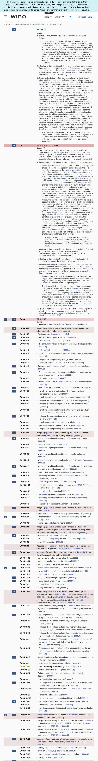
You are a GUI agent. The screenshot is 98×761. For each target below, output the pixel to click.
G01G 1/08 (24, 343)
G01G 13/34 (25, 708)
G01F (83, 741)
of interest (79, 278)
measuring (70, 70)
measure (88, 231)
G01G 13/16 (25, 657)
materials (59, 600)
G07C (58, 127)
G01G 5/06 (24, 523)
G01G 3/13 (24, 472)
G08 (83, 103)
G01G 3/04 (24, 444)
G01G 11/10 (25, 571)
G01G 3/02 (24, 438)
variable (46, 41)
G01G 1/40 (24, 425)
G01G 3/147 (83, 485)
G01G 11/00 (25, 552)
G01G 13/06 (25, 620)
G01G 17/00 (25, 739)
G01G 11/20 (25, 587)
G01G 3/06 (24, 447)
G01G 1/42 (24, 428)
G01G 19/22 (78, 600)
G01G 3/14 (24, 475)
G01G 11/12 (25, 574)
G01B (59, 315)
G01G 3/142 (25, 481)
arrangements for (58, 353)
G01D (52, 303)
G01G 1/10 (24, 350)
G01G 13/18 (25, 663)
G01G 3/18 (24, 503)
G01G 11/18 (25, 584)
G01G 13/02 (25, 605)
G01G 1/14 (24, 359)
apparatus (49, 328)
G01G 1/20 (24, 372)
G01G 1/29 (24, 397)
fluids (76, 597)
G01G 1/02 (24, 334)
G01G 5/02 (24, 513)
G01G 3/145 (25, 485)
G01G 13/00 (25, 591)
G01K (87, 122)
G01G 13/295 (25, 698)
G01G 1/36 (24, 416)
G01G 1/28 (24, 391)
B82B (49, 255)
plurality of (49, 340)
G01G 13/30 (25, 701)
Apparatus (41, 552)
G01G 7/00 (24, 526)
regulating (55, 538)
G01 (84, 70)
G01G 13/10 (25, 633)
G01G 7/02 (24, 535)
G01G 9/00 (24, 545)
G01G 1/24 (24, 381)
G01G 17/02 (25, 747)
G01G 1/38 (24, 422)
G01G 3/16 (24, 497)
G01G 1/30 (24, 400)
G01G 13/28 (25, 682)
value (67, 170)
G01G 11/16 (25, 581)
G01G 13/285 (25, 688)
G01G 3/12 (24, 466)
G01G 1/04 (24, 337)
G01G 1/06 (24, 340)
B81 (87, 249)
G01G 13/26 (25, 679)
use (40, 82)
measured (78, 49)
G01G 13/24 (25, 673)
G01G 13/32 (25, 704)
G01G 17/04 (84, 597)
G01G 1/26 (24, 387)
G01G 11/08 (25, 567)
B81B (49, 251)
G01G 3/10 (24, 460)
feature (69, 41)
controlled (66, 614)
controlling (56, 567)
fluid (89, 507)
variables (85, 195)
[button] (14, 29)
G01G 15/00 (65, 597)
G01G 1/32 (24, 403)
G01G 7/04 (24, 538)
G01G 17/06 (25, 754)
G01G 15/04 (25, 729)
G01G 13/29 (81, 688)
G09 (64, 97)
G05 (86, 129)
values (51, 54)
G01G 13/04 (25, 614)
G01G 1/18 (24, 366)
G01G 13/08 (25, 627)
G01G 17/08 (25, 757)
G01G (22, 319)
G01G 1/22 (24, 378)
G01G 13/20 (25, 666)
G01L (49, 120)
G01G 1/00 (24, 328)
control (59, 154)
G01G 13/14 (25, 648)
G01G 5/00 (24, 507)
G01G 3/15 (24, 494)
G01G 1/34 (24, 409)
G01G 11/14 (25, 577)
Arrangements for (46, 639)
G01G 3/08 (24, 454)
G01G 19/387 (61, 602)
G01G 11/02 (25, 558)
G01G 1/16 (24, 362)
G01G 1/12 (24, 353)
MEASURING (42, 145)
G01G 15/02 (25, 720)
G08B (41, 129)
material (81, 552)
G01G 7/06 (24, 542)
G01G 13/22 (25, 669)
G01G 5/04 (24, 516)
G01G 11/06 (25, 564)
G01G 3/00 (24, 432)
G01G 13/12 (25, 639)
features (42, 90)
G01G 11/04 (25, 561)
